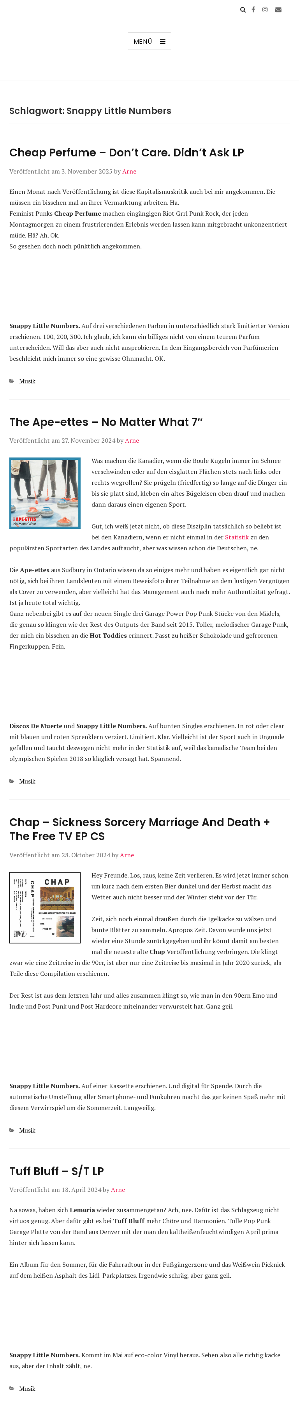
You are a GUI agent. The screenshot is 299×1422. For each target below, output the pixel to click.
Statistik (237, 537)
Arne (129, 171)
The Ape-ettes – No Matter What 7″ (105, 422)
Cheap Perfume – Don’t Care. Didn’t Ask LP (126, 152)
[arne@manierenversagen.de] (278, 9)
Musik (27, 381)
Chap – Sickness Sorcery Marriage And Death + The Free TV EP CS (139, 829)
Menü (143, 41)
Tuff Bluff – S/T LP (56, 1171)
